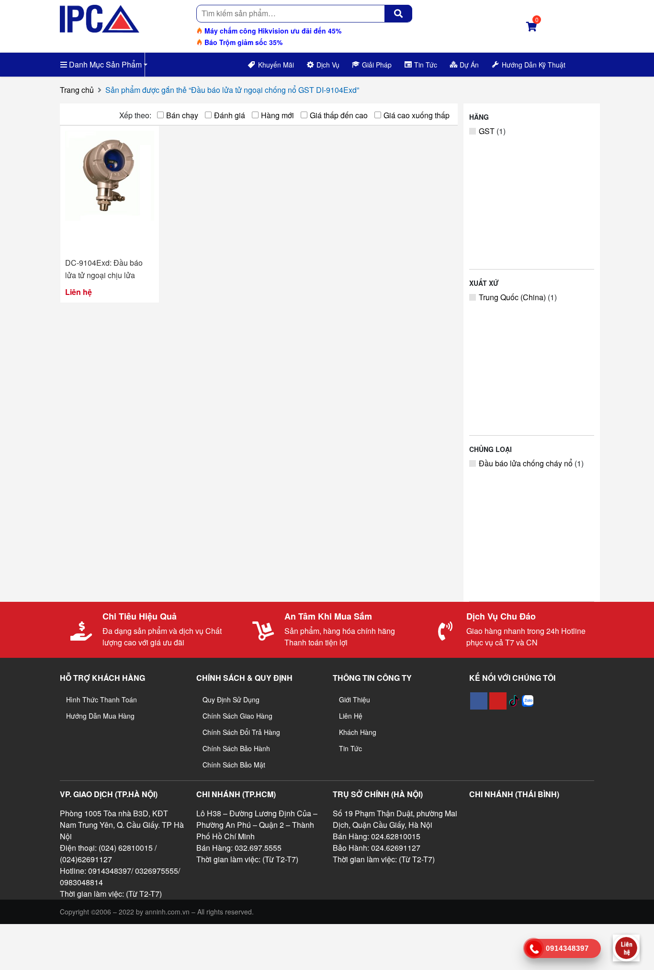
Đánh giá (229, 115)
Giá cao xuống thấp (416, 115)
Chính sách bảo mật (234, 764)
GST (487, 130)
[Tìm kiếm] (398, 13)
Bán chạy (182, 115)
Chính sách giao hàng (237, 716)
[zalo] (527, 701)
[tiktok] (514, 701)
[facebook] (478, 701)
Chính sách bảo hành (236, 748)
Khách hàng (357, 732)
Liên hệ (350, 716)
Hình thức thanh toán (101, 699)
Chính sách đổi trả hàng (241, 732)
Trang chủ (77, 89)
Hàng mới (277, 115)
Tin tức (350, 748)
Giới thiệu (354, 699)
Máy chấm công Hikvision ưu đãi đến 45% (272, 30)
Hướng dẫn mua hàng (100, 716)
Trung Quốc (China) (512, 297)
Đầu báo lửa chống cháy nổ (526, 463)
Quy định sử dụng (231, 699)
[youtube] (498, 701)
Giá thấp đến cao (339, 115)
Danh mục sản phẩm (104, 64)
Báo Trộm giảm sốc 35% (242, 42)
